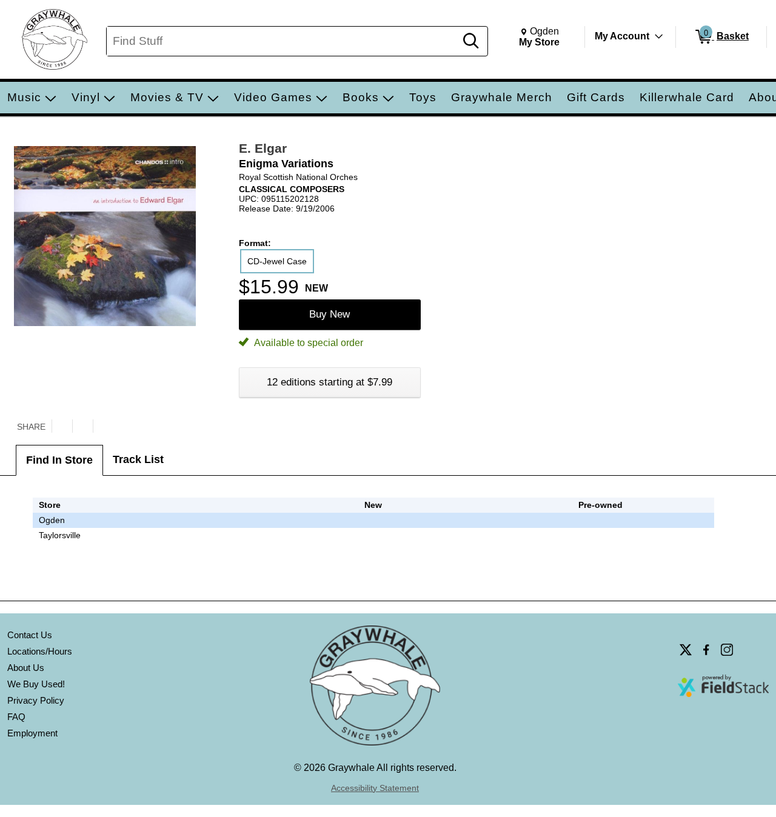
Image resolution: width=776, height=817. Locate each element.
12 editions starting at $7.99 (329, 382)
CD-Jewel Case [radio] (277, 261)
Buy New (329, 314)
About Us (25, 667)
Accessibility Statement (375, 788)
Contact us (29, 635)
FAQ (16, 717)
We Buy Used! (36, 684)
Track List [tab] (138, 459)
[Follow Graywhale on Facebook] (706, 650)
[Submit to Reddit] (103, 426)
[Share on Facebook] (82, 426)
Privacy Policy (35, 700)
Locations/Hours (39, 651)
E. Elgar (263, 148)
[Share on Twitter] (62, 426)
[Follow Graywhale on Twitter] (686, 650)
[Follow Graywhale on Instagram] (727, 650)
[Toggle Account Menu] (659, 36)
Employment (32, 733)
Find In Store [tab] (59, 460)
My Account (622, 36)
